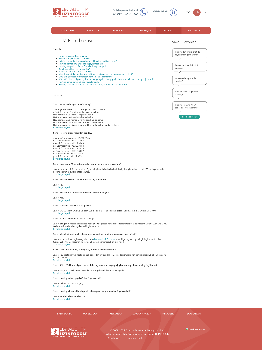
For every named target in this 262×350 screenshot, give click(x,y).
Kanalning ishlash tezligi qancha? (74, 68)
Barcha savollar (189, 116)
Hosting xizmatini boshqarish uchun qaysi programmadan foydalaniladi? (93, 84)
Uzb (197, 12)
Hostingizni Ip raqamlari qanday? (74, 58)
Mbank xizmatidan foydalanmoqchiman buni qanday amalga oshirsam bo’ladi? (96, 74)
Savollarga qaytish (62, 127)
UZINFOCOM (162, 334)
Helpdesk (169, 30)
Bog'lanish (194, 30)
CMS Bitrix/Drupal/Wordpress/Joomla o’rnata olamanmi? (86, 76)
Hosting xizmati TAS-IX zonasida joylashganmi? (81, 63)
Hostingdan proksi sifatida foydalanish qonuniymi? (83, 66)
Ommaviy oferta (134, 338)
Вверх (251, 339)
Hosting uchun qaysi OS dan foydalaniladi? (79, 81)
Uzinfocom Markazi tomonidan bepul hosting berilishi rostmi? (88, 61)
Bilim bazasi (114, 338)
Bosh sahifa (67, 30)
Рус (205, 12)
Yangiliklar (93, 30)
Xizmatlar (118, 30)
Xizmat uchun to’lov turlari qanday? (75, 71)
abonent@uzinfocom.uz (104, 239)
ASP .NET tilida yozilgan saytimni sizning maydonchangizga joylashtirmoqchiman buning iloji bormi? (106, 79)
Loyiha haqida (143, 30)
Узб (188, 12)
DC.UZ (71, 13)
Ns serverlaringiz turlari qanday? (74, 55)
